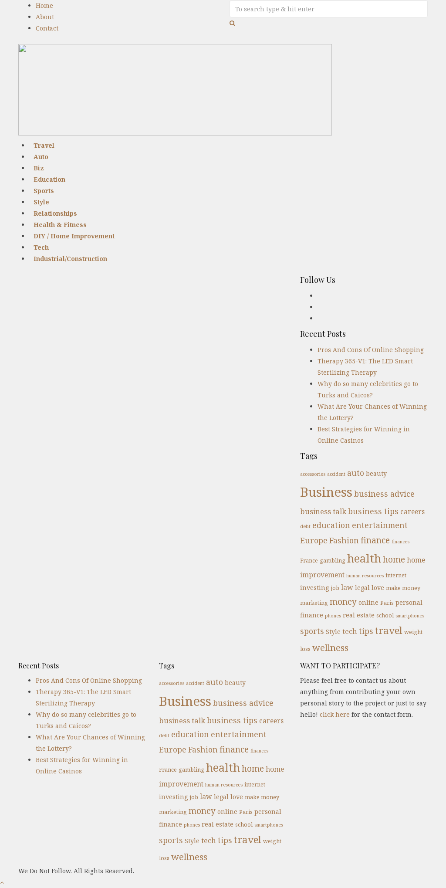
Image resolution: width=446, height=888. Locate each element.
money (343, 601)
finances (400, 542)
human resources (365, 576)
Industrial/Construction (70, 258)
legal (362, 587)
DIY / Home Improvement (74, 236)
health (364, 558)
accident (336, 474)
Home (44, 5)
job (335, 588)
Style (333, 631)
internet (395, 575)
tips (366, 631)
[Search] (232, 23)
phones (333, 616)
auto (355, 473)
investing (314, 587)
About (45, 17)
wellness (330, 647)
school (385, 615)
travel (388, 630)
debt (305, 526)
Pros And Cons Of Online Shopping (371, 350)
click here (335, 714)
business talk (323, 511)
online (368, 602)
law (347, 587)
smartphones (409, 616)
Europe (314, 540)
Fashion (344, 540)
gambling (332, 560)
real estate (359, 615)
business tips (373, 511)
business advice (384, 493)
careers (412, 511)
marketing (314, 603)
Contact (47, 28)
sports (312, 631)
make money (403, 588)
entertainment (380, 525)
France (309, 560)
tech (349, 631)
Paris (387, 603)
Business (326, 492)
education (331, 525)
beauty (376, 473)
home (394, 559)
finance (375, 540)
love (378, 587)
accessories (312, 474)
